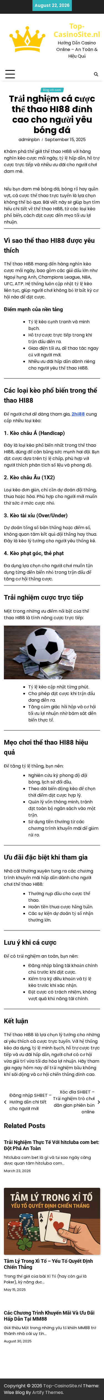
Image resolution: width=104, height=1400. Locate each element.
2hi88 (78, 414)
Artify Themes (47, 1392)
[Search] (96, 74)
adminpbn (29, 139)
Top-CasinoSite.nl (77, 30)
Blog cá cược (52, 90)
